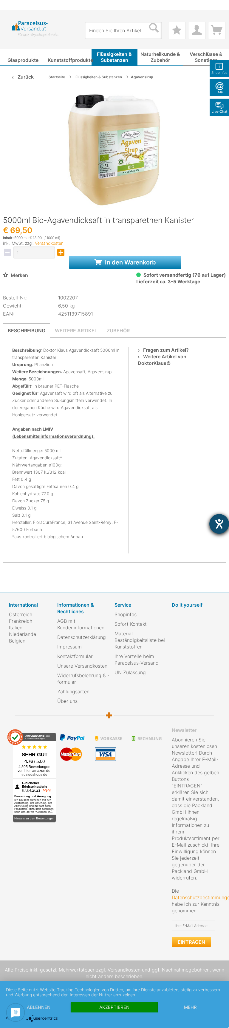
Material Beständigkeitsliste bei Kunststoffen (139, 640)
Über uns (67, 701)
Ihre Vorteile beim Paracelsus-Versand (136, 659)
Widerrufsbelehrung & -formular (83, 678)
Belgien (17, 641)
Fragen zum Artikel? (165, 350)
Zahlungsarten (73, 691)
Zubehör (118, 331)
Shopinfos (125, 614)
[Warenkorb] (216, 30)
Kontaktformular (75, 656)
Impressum (69, 647)
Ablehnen (38, 1007)
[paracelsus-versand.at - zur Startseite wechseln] (35, 29)
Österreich (20, 614)
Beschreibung (26, 331)
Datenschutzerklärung (81, 637)
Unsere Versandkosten (82, 666)
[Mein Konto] (196, 30)
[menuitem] (12, 5)
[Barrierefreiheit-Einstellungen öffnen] (219, 524)
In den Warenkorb (129, 262)
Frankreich (20, 621)
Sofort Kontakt (130, 624)
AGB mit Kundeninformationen (80, 624)
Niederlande (22, 634)
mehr (190, 1007)
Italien (15, 628)
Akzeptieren (114, 1007)
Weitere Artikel (76, 331)
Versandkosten (49, 243)
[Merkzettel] (176, 30)
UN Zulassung (130, 672)
